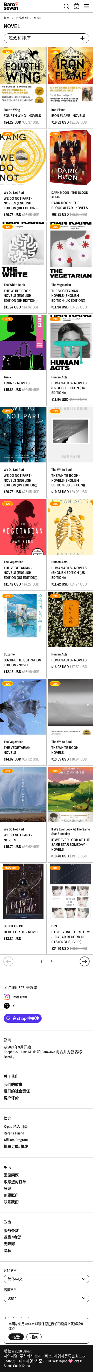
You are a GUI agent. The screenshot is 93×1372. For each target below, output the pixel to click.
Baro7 (27, 1351)
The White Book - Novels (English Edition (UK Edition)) (23, 267)
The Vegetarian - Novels (23, 722)
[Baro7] (32, 6)
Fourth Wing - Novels (23, 88)
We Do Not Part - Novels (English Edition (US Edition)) (23, 452)
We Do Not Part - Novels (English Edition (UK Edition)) (23, 175)
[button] (66, 6)
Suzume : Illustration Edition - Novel (23, 635)
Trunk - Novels (23, 360)
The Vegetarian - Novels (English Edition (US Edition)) (23, 544)
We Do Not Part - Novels (23, 814)
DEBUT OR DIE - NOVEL (23, 909)
